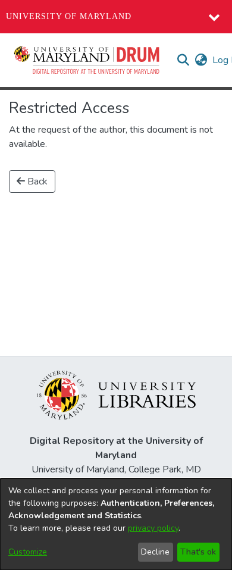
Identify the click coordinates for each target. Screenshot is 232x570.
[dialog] (116, 524)
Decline (155, 552)
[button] (87, 60)
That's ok (198, 552)
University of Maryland (68, 16)
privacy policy (153, 528)
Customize (27, 552)
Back (36, 181)
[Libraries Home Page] (116, 394)
